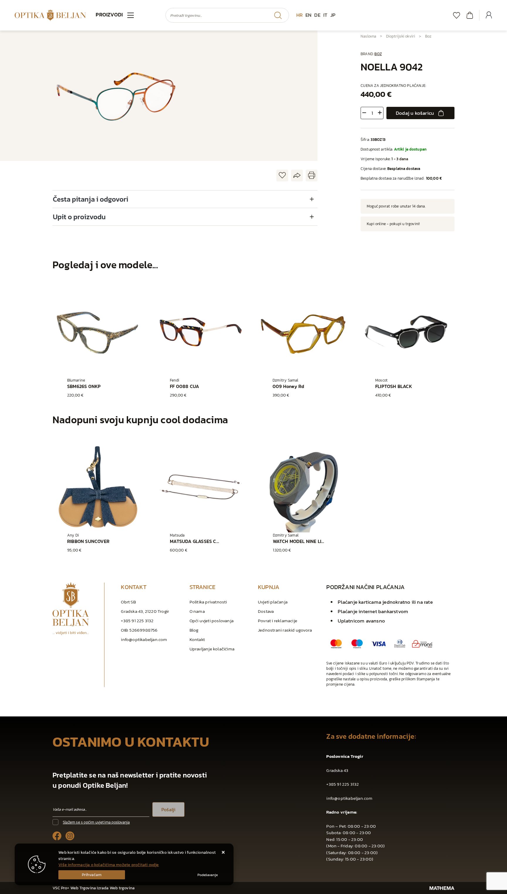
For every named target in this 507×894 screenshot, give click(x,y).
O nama (197, 611)
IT (325, 15)
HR (299, 15)
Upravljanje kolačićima (212, 648)
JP (332, 15)
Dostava (266, 611)
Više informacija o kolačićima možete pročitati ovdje (108, 865)
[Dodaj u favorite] (282, 176)
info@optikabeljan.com (144, 639)
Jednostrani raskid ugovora (285, 630)
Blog (194, 630)
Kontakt (197, 639)
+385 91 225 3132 (137, 620)
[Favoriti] (456, 15)
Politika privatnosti (208, 601)
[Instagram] (70, 835)
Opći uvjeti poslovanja (212, 620)
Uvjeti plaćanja (273, 601)
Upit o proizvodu (79, 217)
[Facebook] (57, 835)
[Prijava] (488, 15)
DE (317, 15)
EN (308, 15)
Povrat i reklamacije (277, 620)
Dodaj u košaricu (415, 113)
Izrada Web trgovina (116, 888)
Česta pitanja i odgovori (90, 199)
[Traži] (277, 15)
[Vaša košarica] (469, 15)
